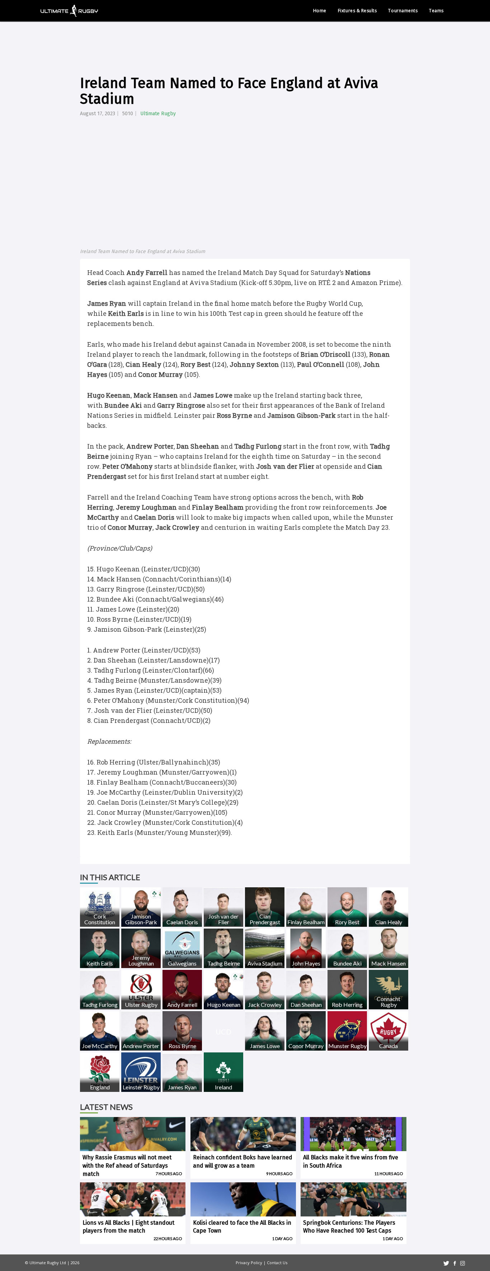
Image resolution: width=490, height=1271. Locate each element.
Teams (436, 11)
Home (319, 11)
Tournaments (403, 11)
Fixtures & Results (357, 11)
